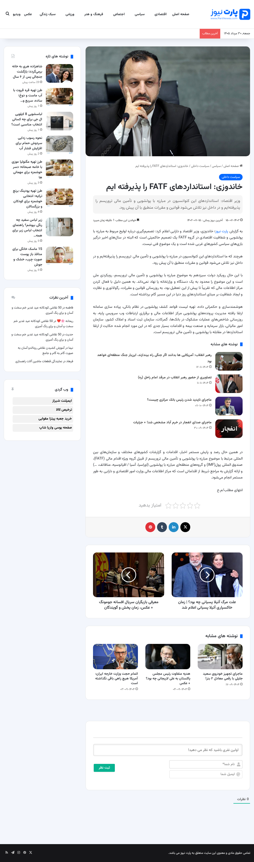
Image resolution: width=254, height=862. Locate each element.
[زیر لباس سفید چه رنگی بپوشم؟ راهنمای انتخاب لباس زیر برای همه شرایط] (59, 227)
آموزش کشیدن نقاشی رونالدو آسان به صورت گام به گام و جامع (45, 351)
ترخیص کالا (64, 410)
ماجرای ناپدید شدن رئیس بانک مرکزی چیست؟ (179, 400)
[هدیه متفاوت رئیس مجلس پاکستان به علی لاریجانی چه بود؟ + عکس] (167, 656)
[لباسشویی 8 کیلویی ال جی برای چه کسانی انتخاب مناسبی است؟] (59, 121)
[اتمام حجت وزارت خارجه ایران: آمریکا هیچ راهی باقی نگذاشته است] (115, 656)
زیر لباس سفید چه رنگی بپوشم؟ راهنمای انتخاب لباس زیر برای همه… (27, 227)
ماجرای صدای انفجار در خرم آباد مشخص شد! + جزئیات (172, 422)
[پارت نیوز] (230, 14)
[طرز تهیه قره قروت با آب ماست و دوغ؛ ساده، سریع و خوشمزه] (59, 97)
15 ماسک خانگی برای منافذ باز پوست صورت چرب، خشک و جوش (27, 257)
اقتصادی (161, 14)
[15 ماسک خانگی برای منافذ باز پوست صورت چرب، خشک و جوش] (59, 256)
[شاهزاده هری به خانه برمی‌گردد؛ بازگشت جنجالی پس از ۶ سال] (59, 73)
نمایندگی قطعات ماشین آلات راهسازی (38, 361)
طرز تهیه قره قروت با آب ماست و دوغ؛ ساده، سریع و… (27, 96)
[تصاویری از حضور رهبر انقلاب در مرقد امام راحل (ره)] (229, 383)
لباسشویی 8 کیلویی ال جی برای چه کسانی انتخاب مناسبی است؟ (26, 119)
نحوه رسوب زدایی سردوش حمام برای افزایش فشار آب (29, 143)
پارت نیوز (221, 231)
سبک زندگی (48, 14)
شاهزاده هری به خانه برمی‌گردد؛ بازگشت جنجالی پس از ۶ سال (27, 72)
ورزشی (69, 14)
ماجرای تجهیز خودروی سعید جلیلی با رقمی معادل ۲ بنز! (223, 676)
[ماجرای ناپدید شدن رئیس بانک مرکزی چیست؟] (229, 406)
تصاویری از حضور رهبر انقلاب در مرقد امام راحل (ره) (175, 377)
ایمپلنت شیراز (62, 401)
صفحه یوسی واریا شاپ (55, 428)
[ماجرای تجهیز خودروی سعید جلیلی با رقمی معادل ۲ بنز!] (220, 656)
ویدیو (17, 14)
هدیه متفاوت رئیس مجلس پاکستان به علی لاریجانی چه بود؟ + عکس (168, 678)
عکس (28, 14)
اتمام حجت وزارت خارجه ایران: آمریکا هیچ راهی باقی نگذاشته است (116, 678)
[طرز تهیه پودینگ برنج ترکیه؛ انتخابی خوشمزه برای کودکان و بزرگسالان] (59, 198)
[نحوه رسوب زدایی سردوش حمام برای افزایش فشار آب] (59, 145)
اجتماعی (119, 14)
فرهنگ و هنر (93, 14)
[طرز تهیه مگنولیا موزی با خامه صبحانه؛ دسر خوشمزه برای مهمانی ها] (59, 168)
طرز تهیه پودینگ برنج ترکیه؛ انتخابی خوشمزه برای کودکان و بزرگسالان (27, 198)
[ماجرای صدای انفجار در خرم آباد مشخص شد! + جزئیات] (229, 428)
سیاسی (140, 14)
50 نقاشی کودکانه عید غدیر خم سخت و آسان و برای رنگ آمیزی (43, 324)
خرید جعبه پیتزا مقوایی (55, 419)
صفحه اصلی (180, 14)
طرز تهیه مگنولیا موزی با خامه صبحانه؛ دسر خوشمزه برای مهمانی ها (27, 169)
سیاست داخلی (200, 166)
